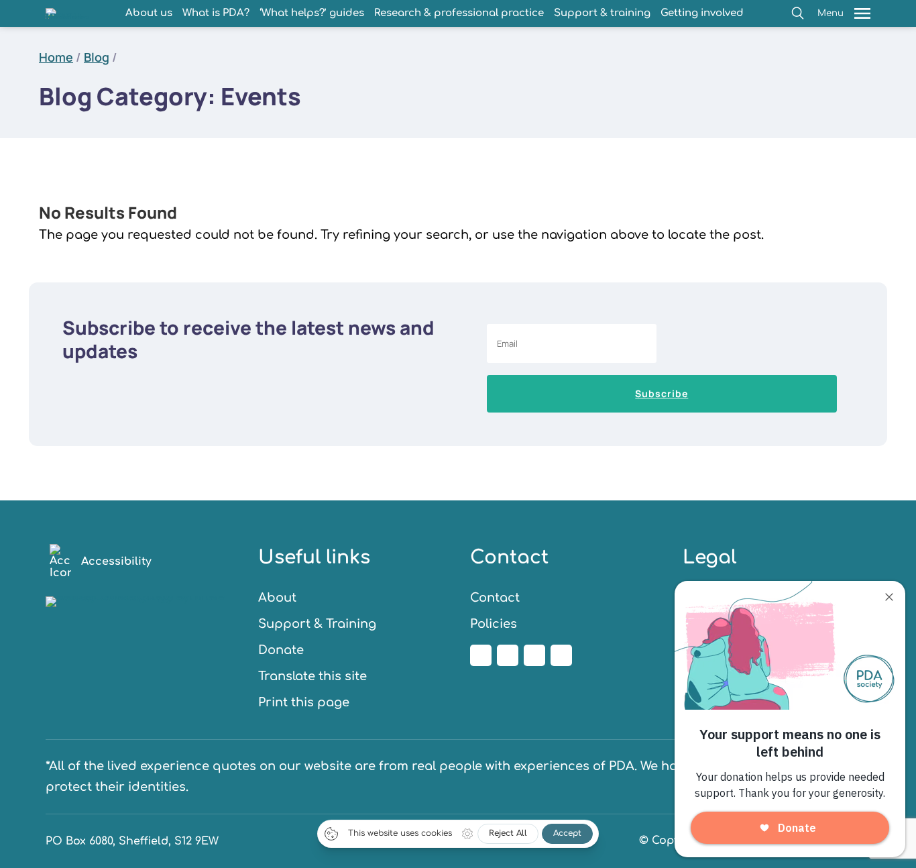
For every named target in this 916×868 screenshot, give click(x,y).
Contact (495, 597)
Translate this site (312, 676)
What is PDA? (215, 13)
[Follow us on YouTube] (561, 655)
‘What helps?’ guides (312, 13)
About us (148, 13)
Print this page (303, 702)
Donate (281, 650)
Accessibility (116, 561)
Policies (493, 624)
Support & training (602, 13)
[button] (797, 13)
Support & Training (317, 624)
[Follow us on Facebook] (481, 655)
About (277, 597)
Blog (96, 57)
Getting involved (702, 13)
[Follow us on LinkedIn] (534, 655)
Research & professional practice (459, 13)
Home (56, 57)
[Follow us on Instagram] (507, 655)
